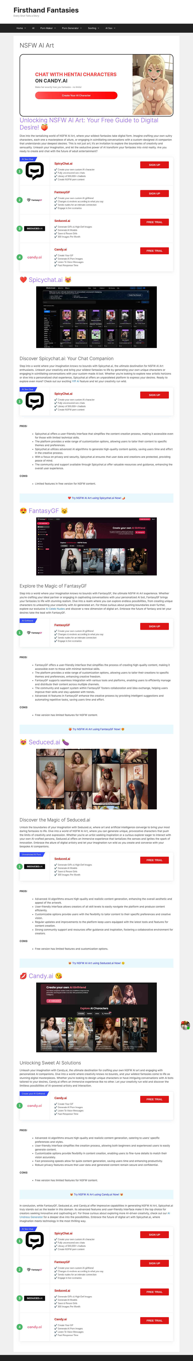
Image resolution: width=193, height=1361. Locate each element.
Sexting (92, 28)
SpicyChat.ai (63, 163)
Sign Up (154, 164)
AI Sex (109, 28)
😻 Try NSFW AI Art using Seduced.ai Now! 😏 (96, 963)
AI (33, 28)
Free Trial (155, 222)
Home (20, 28)
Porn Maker (46, 28)
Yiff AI (75, 381)
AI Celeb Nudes (55, 608)
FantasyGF (62, 192)
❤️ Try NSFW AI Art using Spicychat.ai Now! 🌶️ (96, 497)
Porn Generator (70, 28)
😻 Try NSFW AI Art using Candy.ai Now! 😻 (96, 1194)
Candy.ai (60, 249)
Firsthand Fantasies (46, 10)
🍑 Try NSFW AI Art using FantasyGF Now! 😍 (96, 729)
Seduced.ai (62, 220)
